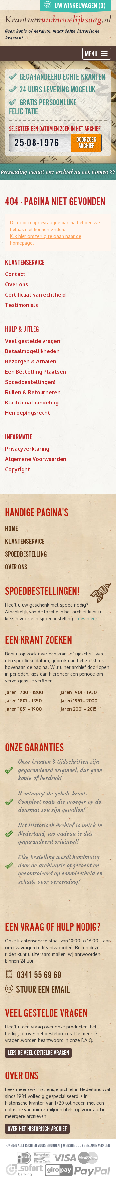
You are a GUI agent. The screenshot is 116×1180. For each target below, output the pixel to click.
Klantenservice (24, 541)
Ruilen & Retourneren (33, 392)
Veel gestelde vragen (32, 341)
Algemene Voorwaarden (35, 459)
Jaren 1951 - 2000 (78, 700)
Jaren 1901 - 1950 (78, 692)
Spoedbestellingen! (30, 382)
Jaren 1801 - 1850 (23, 700)
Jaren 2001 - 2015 (78, 709)
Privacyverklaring (27, 449)
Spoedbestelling (26, 554)
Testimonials (21, 305)
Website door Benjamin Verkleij (86, 1145)
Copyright (17, 469)
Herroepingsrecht (27, 413)
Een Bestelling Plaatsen (35, 372)
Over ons (16, 284)
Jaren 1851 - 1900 (23, 709)
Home (11, 528)
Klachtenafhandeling (32, 402)
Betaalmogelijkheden (32, 351)
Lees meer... (88, 618)
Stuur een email (43, 989)
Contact (15, 274)
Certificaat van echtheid (35, 294)
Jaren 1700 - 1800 (24, 692)
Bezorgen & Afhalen (30, 361)
